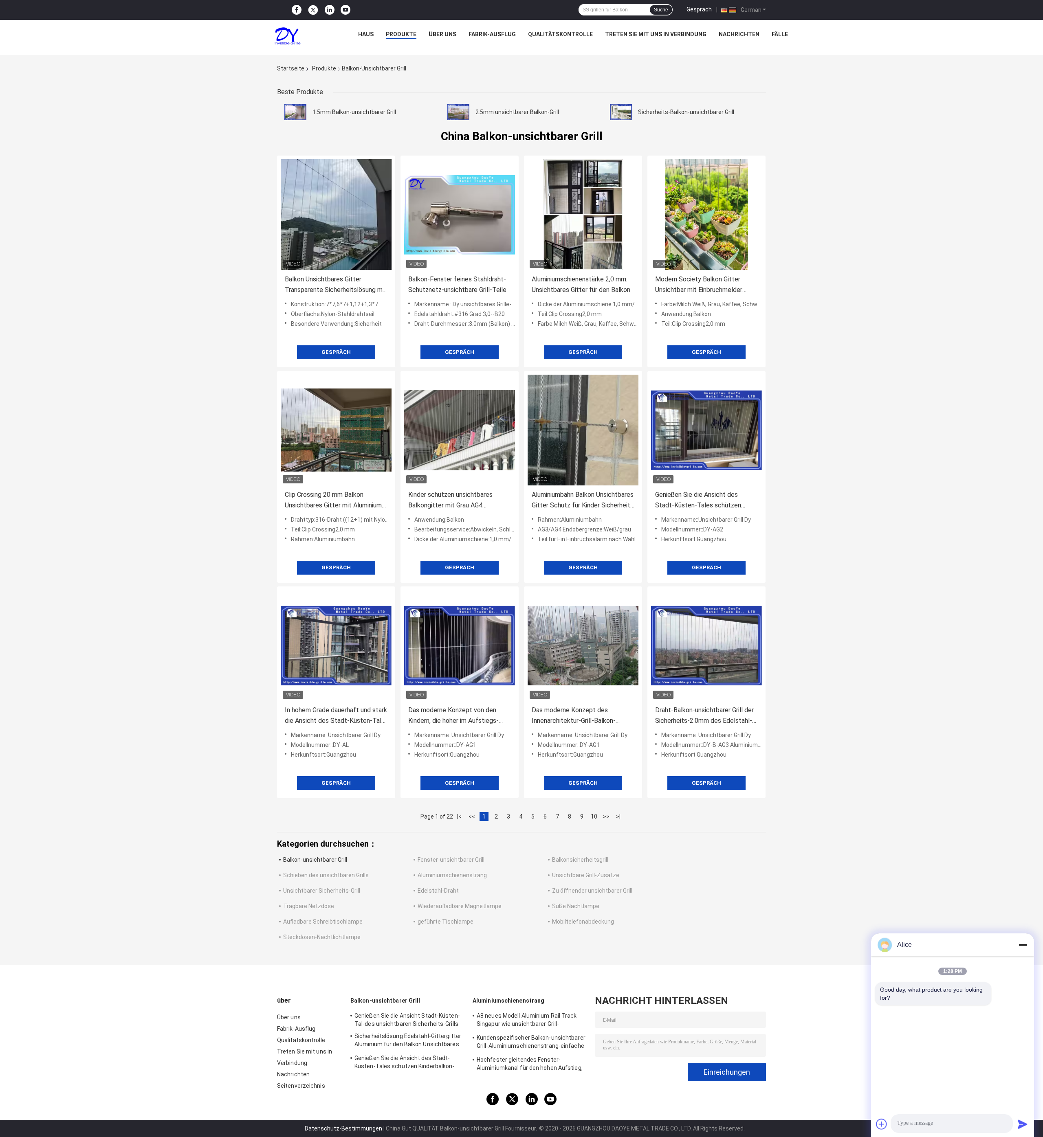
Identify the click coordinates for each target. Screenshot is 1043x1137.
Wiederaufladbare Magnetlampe (460, 906)
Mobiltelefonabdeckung (583, 921)
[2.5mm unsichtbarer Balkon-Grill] (458, 112)
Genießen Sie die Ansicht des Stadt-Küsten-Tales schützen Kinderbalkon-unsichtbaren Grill (699, 501)
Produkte (401, 34)
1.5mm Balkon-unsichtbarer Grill (354, 112)
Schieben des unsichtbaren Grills (326, 875)
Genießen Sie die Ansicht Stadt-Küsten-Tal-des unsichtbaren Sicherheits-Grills (407, 1019)
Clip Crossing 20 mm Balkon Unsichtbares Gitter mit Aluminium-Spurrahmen (334, 501)
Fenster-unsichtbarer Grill (451, 859)
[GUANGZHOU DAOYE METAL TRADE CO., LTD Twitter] (313, 10)
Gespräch (699, 9)
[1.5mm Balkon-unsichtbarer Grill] (295, 112)
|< (459, 816)
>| (618, 816)
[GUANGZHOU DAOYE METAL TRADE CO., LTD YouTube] (345, 10)
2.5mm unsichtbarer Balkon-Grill (517, 112)
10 (594, 816)
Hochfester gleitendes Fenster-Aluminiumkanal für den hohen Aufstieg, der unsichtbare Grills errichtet (530, 1064)
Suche (661, 10)
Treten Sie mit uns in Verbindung (655, 34)
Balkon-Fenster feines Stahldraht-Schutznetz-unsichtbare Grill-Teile (457, 284)
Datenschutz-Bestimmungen (343, 1128)
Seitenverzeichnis (301, 1085)
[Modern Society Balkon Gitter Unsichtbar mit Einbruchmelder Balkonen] (706, 214)
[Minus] (1023, 945)
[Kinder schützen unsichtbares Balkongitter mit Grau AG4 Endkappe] (459, 430)
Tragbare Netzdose (308, 906)
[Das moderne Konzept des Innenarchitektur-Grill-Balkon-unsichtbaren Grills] (583, 645)
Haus (366, 34)
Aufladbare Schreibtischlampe (323, 921)
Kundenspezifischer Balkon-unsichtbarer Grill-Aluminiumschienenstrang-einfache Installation (531, 1042)
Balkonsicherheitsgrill (580, 859)
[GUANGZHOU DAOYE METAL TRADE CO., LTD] (287, 36)
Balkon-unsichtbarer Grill (315, 859)
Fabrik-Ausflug (492, 34)
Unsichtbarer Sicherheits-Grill (321, 890)
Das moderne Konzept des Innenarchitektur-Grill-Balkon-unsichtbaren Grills (574, 716)
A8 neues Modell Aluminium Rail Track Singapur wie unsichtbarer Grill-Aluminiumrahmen (527, 1020)
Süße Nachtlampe (575, 906)
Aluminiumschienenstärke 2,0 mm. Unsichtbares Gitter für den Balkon (581, 284)
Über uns (442, 34)
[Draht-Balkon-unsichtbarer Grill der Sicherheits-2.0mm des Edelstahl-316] (706, 645)
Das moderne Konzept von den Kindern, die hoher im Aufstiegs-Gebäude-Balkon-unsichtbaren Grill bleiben (457, 716)
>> (606, 816)
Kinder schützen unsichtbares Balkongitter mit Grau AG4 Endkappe (450, 501)
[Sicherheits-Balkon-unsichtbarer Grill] (621, 112)
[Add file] (881, 1124)
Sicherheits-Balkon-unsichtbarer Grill (686, 112)
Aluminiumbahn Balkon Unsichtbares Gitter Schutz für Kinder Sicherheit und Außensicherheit (583, 501)
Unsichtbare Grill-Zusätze (585, 875)
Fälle (780, 34)
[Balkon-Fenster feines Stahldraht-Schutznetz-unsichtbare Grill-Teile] (459, 214)
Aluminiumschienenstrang (452, 875)
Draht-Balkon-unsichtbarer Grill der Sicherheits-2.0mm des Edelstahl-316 (704, 716)
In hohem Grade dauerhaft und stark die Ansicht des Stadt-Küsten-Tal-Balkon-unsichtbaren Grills (336, 716)
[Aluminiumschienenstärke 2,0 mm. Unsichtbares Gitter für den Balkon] (583, 214)
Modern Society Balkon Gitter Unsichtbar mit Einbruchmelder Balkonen (698, 285)
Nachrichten (739, 34)
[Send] (1022, 1124)
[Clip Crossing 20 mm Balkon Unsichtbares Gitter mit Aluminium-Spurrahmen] (336, 430)
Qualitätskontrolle (560, 34)
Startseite (290, 68)
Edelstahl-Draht (438, 890)
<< (472, 816)
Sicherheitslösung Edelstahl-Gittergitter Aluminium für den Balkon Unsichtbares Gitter (407, 1041)
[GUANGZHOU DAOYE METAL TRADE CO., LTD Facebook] (296, 10)
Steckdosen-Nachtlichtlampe (322, 937)
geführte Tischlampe (445, 921)
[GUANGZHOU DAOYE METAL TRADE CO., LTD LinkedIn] (329, 10)
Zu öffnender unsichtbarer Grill (592, 890)
